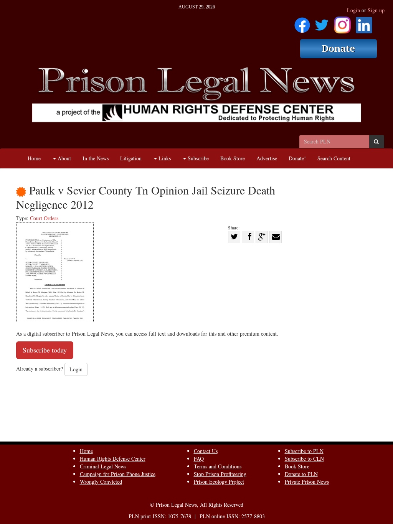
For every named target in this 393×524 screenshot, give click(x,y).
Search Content (333, 158)
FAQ (199, 458)
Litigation (131, 158)
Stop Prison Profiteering (220, 474)
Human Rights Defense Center (112, 458)
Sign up (376, 10)
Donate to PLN (301, 474)
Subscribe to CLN (304, 458)
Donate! (297, 158)
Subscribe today (45, 349)
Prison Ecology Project (219, 481)
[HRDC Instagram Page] (342, 22)
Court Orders (44, 218)
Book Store (232, 158)
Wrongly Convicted (101, 481)
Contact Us (206, 451)
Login (353, 10)
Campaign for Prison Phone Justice (117, 474)
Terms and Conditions (217, 466)
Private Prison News (307, 481)
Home (34, 158)
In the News (96, 158)
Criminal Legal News (103, 466)
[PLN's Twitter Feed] (322, 22)
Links (164, 158)
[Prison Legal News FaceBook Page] (302, 22)
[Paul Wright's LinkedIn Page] (364, 22)
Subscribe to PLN (304, 451)
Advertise (266, 158)
